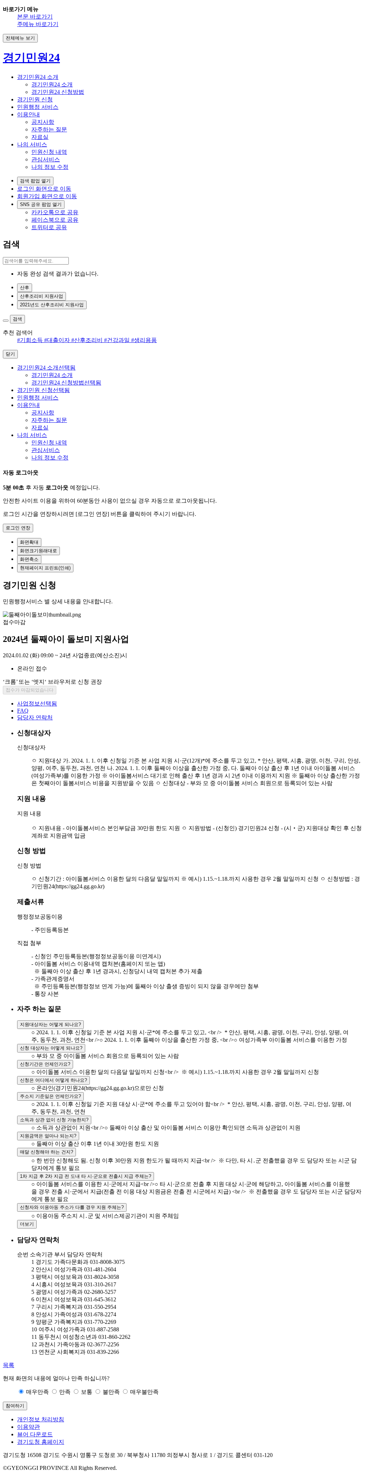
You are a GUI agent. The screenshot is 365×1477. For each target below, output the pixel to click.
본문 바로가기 (35, 17)
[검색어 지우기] (6, 321)
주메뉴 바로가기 (37, 24)
